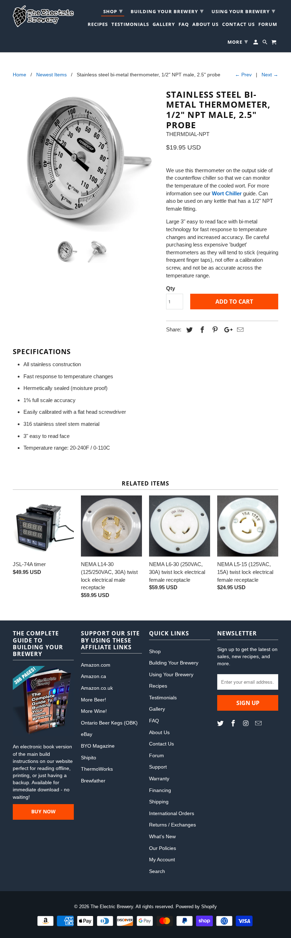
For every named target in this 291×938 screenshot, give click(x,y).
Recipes (98, 25)
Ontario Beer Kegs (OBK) (109, 723)
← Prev (243, 74)
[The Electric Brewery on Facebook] (234, 723)
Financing (160, 790)
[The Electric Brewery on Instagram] (247, 723)
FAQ (184, 25)
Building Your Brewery (167, 10)
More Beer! (93, 700)
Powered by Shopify (196, 906)
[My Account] (256, 43)
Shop (113, 10)
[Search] (265, 43)
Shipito (88, 757)
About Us (205, 25)
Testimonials (130, 25)
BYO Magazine (98, 746)
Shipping (159, 801)
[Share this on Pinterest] (214, 330)
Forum (267, 25)
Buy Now (43, 811)
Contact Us (238, 25)
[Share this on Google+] (226, 330)
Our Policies (162, 848)
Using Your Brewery (243, 10)
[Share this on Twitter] (188, 330)
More (237, 41)
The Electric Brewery (111, 906)
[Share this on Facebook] (201, 330)
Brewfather (93, 781)
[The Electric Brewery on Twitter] (221, 723)
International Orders (171, 813)
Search (157, 871)
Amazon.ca (93, 676)
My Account (162, 859)
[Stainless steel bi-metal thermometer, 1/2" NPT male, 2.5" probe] (86, 161)
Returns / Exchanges (172, 825)
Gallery (164, 25)
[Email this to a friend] (239, 330)
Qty (170, 288)
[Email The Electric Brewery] (259, 723)
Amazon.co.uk (97, 688)
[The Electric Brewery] (43, 16)
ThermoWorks (97, 769)
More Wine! (94, 711)
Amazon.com (95, 665)
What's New (162, 836)
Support (158, 767)
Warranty (159, 778)
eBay (86, 734)
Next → (270, 74)
